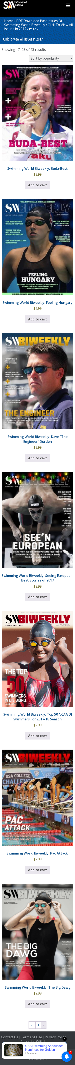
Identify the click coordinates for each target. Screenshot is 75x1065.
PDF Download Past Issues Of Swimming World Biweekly (33, 22)
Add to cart (37, 185)
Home (9, 20)
